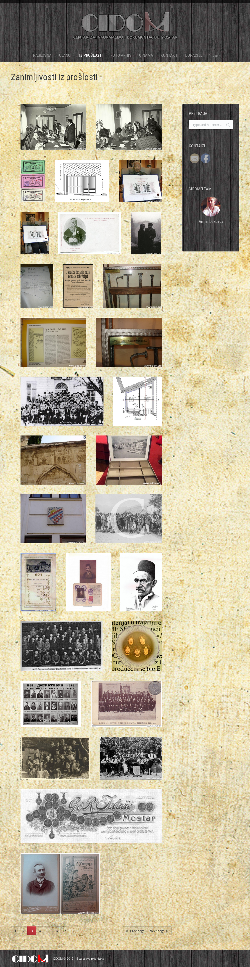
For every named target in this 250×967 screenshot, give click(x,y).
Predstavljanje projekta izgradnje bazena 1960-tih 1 (129, 128)
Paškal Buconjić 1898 (89, 235)
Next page (157, 931)
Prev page (137, 931)
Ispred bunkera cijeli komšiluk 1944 (55, 759)
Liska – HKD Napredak (53, 520)
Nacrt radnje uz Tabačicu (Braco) (138, 402)
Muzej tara (132, 287)
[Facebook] (211, 230)
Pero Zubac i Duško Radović (146, 234)
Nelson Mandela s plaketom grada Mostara (140, 182)
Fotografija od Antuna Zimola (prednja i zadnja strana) (60, 885)
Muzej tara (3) (128, 344)
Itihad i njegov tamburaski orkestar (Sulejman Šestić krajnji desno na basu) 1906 (131, 759)
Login (216, 56)
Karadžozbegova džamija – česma (53, 461)
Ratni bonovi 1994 (33, 182)
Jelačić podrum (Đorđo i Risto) (91, 818)
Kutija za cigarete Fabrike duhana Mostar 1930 (128, 461)
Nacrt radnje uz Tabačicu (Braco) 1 (82, 182)
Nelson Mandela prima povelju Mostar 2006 (34, 237)
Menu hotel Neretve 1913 (38, 568)
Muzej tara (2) (53, 344)
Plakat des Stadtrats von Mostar (81, 280)
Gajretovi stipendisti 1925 (61, 647)
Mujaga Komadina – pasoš (88, 583)
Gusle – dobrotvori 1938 (51, 705)
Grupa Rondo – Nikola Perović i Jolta (137, 647)
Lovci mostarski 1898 (128, 520)
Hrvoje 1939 (126, 705)
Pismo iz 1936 (37, 287)
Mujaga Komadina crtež (141, 583)
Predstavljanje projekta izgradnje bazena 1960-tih (53, 128)
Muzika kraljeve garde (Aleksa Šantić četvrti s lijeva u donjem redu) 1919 (62, 402)
